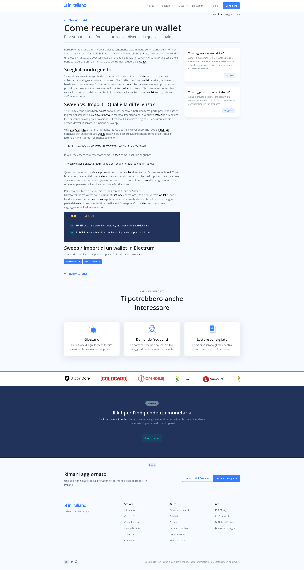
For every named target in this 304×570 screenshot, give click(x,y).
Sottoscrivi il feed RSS (197, 478)
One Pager (129, 540)
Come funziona (132, 522)
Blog (215, 5)
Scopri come (152, 438)
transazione (115, 195)
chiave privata (140, 53)
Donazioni (231, 5)
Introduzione (130, 510)
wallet (142, 61)
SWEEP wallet (72, 261)
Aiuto (181, 5)
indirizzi (164, 129)
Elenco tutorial (78, 20)
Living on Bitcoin (177, 534)
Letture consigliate (226, 478)
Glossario (174, 516)
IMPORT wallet (91, 261)
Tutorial (173, 522)
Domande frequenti (179, 510)
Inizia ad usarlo (132, 528)
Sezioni (166, 5)
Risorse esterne (177, 540)
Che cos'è (129, 516)
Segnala (229, 75)
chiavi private (97, 199)
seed (129, 84)
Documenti (198, 5)
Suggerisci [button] (228, 110)
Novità (150, 5)
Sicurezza (129, 534)
